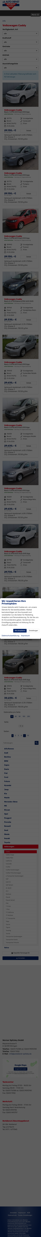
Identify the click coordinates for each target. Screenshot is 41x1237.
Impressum (25, 636)
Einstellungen (33, 631)
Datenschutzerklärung (10, 636)
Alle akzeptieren (20, 631)
